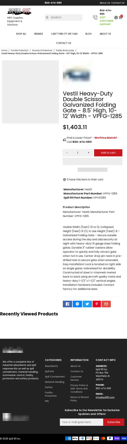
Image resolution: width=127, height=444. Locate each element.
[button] (92, 161)
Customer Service (76, 378)
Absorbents (51, 366)
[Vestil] (78, 89)
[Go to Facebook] (67, 304)
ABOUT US (105, 33)
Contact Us (117, 2)
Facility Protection (51, 394)
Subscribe (113, 422)
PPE (47, 401)
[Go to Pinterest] (97, 304)
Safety (49, 387)
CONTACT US (63, 43)
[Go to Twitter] (87, 304)
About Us (105, 2)
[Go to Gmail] (106, 304)
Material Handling (54, 382)
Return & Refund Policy (79, 399)
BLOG (88, 33)
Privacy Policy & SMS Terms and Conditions (79, 389)
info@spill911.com (105, 397)
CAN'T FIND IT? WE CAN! (64, 33)
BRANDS (38, 33)
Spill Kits (49, 371)
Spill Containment (55, 376)
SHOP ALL (21, 33)
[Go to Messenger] (77, 304)
